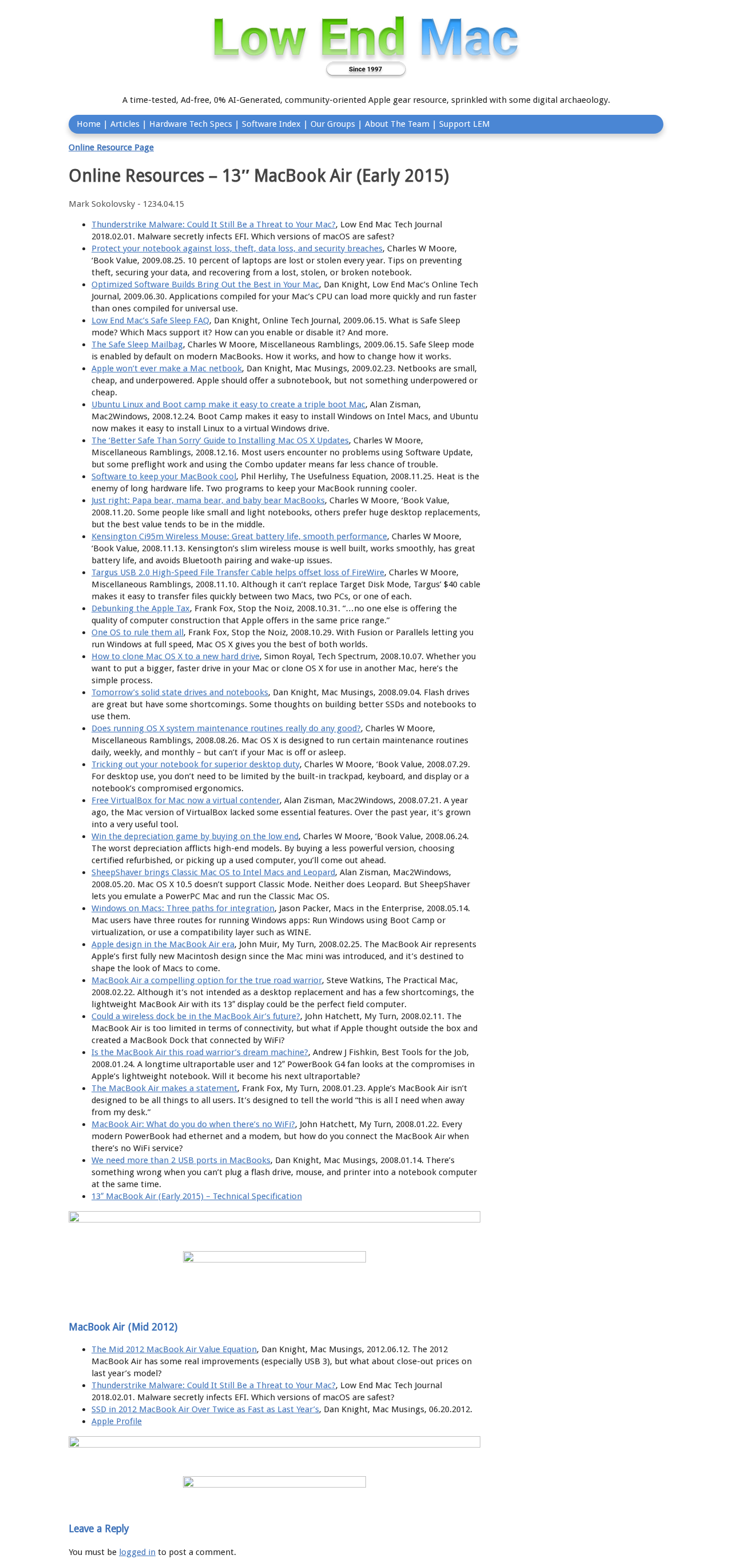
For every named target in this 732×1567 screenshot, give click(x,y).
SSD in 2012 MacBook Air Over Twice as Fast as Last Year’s (205, 1409)
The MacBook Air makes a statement (164, 1088)
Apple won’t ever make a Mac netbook (167, 368)
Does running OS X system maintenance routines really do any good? (226, 728)
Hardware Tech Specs (190, 124)
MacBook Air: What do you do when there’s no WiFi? (193, 1124)
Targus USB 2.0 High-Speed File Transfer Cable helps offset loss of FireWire (238, 572)
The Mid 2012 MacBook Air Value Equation (174, 1349)
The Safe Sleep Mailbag (137, 344)
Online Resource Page (111, 147)
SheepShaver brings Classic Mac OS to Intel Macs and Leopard (213, 872)
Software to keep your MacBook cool (164, 476)
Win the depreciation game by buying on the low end (195, 836)
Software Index (271, 124)
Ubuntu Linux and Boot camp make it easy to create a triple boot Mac (228, 404)
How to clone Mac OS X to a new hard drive (176, 656)
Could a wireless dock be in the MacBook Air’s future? (196, 1016)
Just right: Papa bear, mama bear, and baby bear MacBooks (208, 500)
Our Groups (333, 124)
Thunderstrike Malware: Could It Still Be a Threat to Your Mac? (214, 224)
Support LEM (464, 124)
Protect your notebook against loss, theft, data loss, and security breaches (237, 248)
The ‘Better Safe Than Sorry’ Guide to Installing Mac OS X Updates (220, 440)
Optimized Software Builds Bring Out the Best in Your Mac (205, 284)
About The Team (397, 124)
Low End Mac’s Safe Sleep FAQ (150, 320)
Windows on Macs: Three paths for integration (183, 908)
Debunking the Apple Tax (141, 608)
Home (89, 124)
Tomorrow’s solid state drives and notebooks (180, 692)
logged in (137, 1552)
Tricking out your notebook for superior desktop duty (196, 764)
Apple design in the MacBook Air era (163, 944)
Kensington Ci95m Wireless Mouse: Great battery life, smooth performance (239, 536)
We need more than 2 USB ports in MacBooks (181, 1160)
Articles (125, 124)
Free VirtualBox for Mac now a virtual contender (186, 800)
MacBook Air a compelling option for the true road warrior (207, 980)
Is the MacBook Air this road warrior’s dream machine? (200, 1052)
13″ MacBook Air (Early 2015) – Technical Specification (197, 1196)
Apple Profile (117, 1421)
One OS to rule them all (138, 632)
